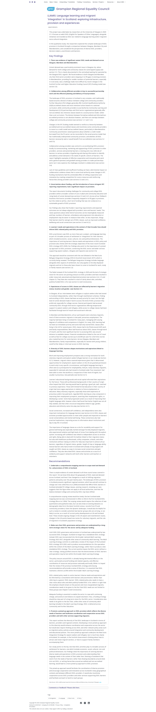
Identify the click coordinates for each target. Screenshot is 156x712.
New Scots (71, 698)
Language (62, 698)
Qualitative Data (52, 27)
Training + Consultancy (84, 2)
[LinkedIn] (32, 2)
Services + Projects (98, 2)
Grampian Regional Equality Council (82, 9)
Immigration (52, 698)
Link (100, 682)
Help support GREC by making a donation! (61, 709)
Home (46, 2)
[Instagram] (34, 2)
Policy (79, 698)
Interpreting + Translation (67, 2)
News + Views (54, 2)
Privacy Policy (59, 705)
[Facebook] (29, 2)
